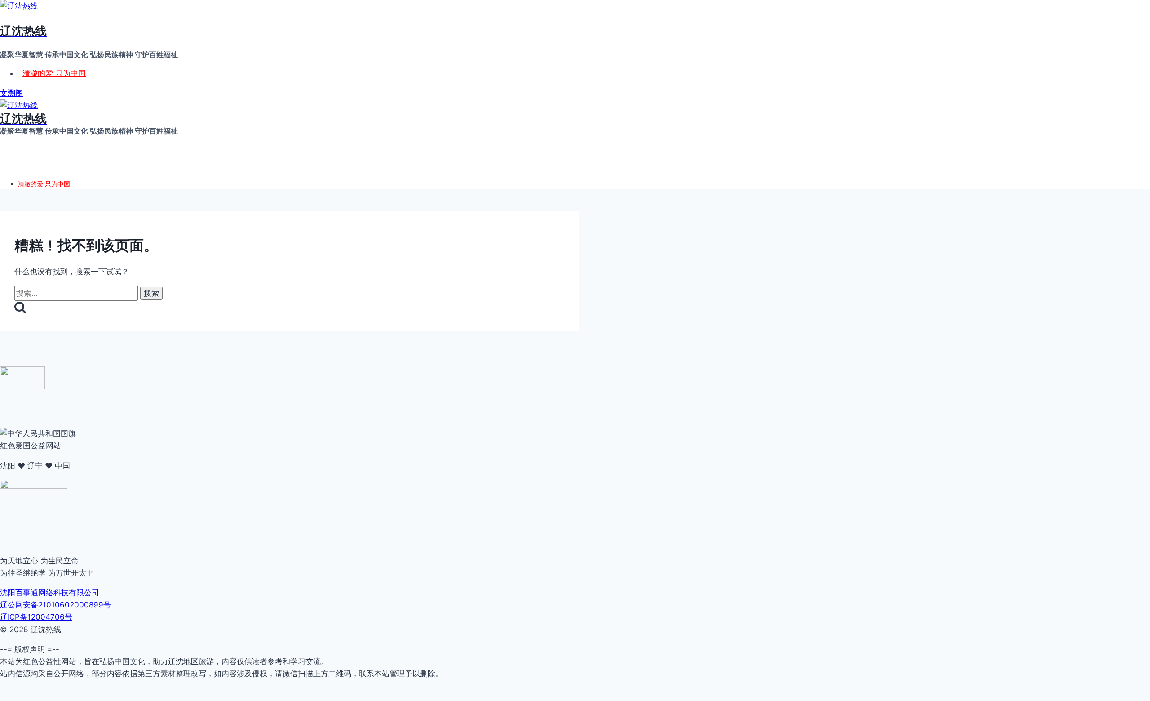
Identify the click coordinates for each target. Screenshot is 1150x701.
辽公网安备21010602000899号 (55, 604)
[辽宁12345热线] (22, 386)
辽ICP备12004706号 (36, 616)
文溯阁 (11, 93)
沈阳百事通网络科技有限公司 (49, 592)
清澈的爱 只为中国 (54, 73)
